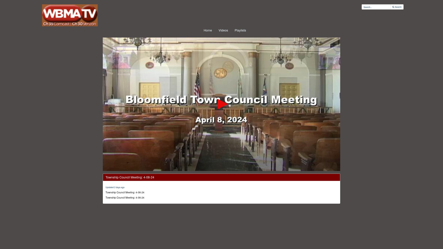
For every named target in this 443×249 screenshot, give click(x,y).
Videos (223, 30)
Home (208, 30)
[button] (221, 104)
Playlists (240, 30)
